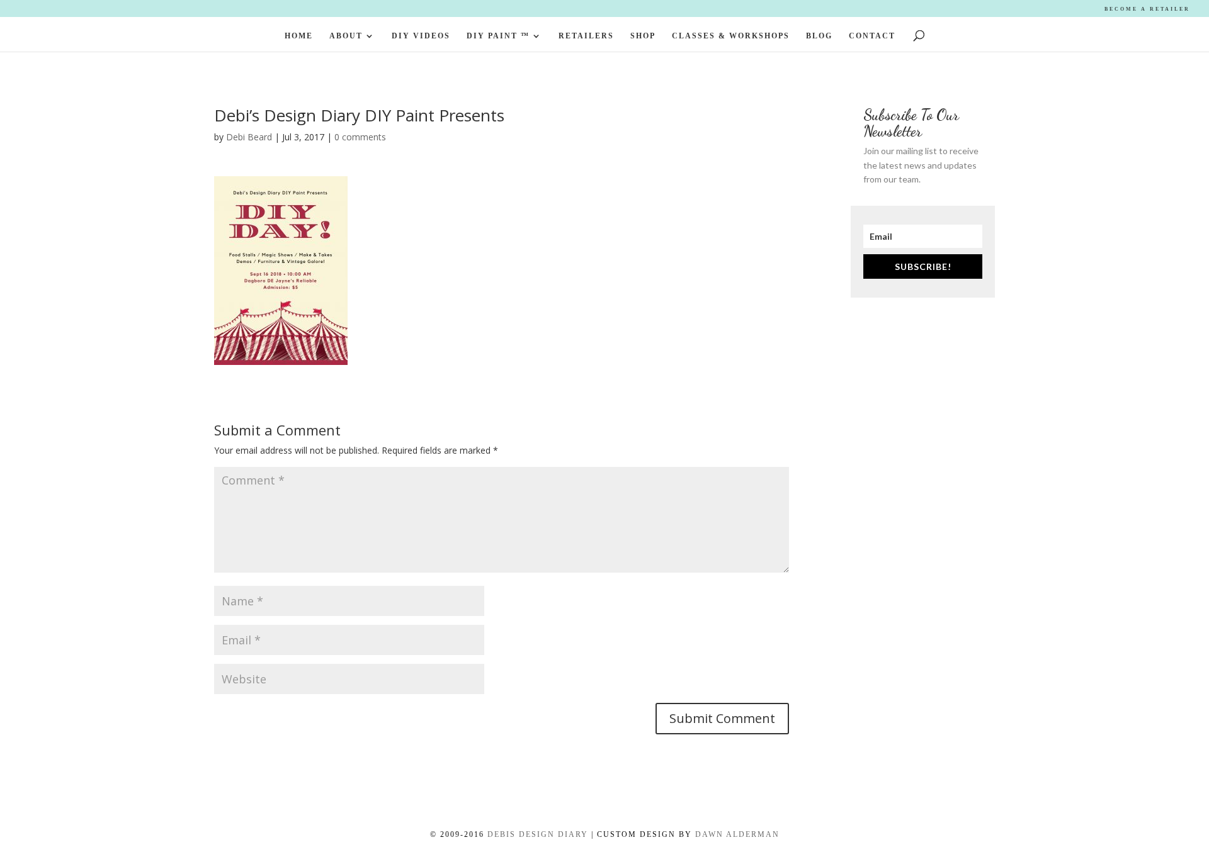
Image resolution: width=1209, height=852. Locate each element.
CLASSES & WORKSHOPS (731, 35)
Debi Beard (249, 137)
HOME (299, 35)
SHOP (643, 35)
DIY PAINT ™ (498, 35)
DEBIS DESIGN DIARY (537, 834)
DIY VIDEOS (421, 35)
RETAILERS (586, 35)
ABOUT (346, 35)
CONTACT (872, 35)
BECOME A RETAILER (1147, 9)
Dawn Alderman (737, 834)
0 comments (360, 137)
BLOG (819, 35)
